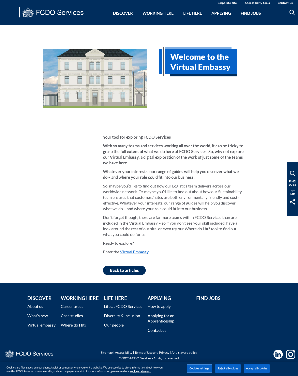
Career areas (72, 306)
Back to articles (124, 270)
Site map (107, 352)
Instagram (290, 354)
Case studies (72, 315)
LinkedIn (278, 354)
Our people (114, 324)
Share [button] (292, 202)
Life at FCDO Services (123, 306)
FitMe (292, 192)
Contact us (285, 2)
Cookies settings (199, 368)
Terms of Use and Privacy (152, 352)
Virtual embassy (41, 324)
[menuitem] (122, 18)
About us (35, 306)
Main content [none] (9, 27)
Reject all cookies (228, 368)
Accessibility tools (257, 2)
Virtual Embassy (134, 251)
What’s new (37, 315)
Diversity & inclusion (122, 315)
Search (292, 12)
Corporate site (227, 2)
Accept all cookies (256, 368)
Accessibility (123, 352)
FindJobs (293, 183)
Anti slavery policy (184, 352)
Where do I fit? (73, 324)
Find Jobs (208, 298)
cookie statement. (140, 371)
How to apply (159, 306)
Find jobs (251, 13)
